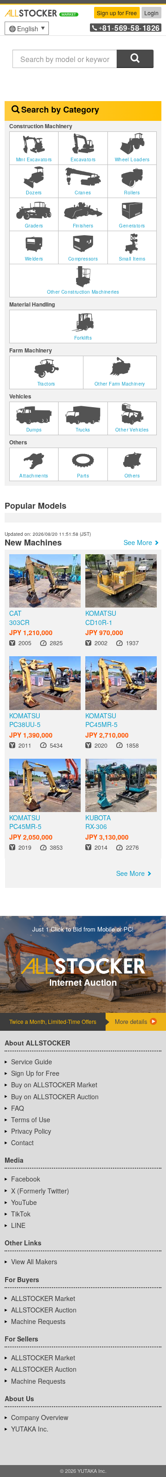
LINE (18, 1225)
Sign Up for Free (35, 1073)
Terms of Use (30, 1119)
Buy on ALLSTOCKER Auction (55, 1096)
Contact (22, 1142)
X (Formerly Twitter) (40, 1190)
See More (138, 542)
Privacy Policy (31, 1131)
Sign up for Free (117, 13)
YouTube (24, 1202)
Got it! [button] (83, 1436)
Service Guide (31, 1061)
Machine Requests (38, 1321)
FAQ (17, 1108)
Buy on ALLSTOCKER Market (54, 1084)
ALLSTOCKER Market (43, 1298)
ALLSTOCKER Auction (44, 1309)
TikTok (20, 1213)
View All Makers (34, 1261)
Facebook (25, 1178)
